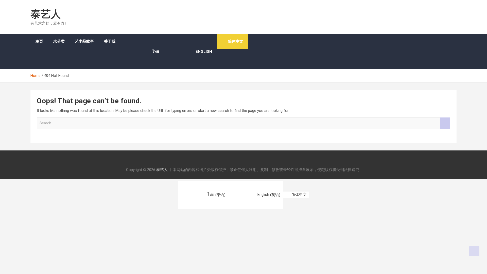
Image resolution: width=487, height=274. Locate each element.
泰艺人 (45, 14)
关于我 (109, 41)
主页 (39, 41)
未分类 (59, 41)
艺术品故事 (84, 41)
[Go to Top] (474, 251)
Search (445, 123)
